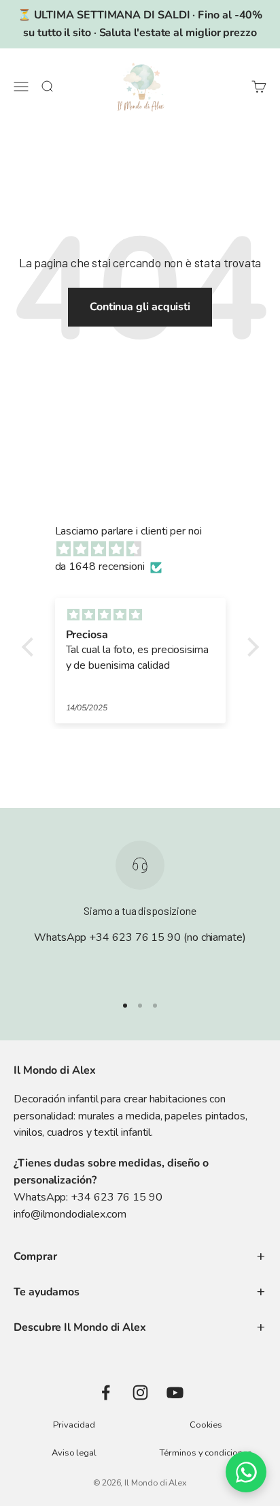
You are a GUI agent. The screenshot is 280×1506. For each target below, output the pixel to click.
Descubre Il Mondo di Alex (80, 1327)
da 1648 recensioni (100, 566)
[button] (30, 647)
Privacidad (73, 1425)
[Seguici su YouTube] (175, 1392)
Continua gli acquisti (140, 306)
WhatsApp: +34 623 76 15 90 (88, 1197)
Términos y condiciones (205, 1453)
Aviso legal (74, 1453)
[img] (147, 550)
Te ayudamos (47, 1291)
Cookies (206, 1425)
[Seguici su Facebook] (106, 1392)
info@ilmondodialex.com (70, 1214)
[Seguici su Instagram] (140, 1392)
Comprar (35, 1256)
